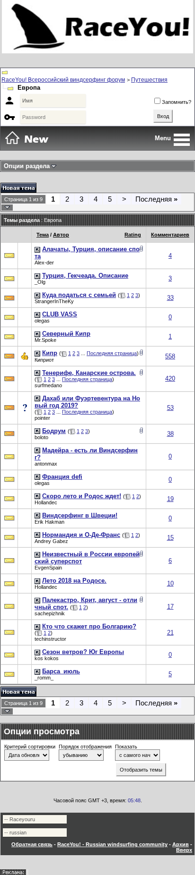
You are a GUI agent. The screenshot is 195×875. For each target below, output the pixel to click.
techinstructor (50, 639)
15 (170, 537)
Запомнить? (176, 102)
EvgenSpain (48, 567)
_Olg (40, 282)
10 (170, 583)
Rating (132, 235)
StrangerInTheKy (54, 301)
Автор (61, 235)
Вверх (184, 850)
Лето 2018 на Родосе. (74, 580)
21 (170, 632)
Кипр (49, 353)
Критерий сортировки (29, 746)
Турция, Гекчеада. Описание (85, 275)
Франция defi (62, 476)
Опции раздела (27, 166)
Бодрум (54, 430)
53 (170, 407)
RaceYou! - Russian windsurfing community (112, 844)
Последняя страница (112, 353)
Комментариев (170, 235)
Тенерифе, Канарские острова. (89, 372)
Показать (126, 746)
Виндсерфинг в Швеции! (79, 515)
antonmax (46, 464)
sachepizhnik (50, 613)
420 (170, 378)
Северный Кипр (66, 333)
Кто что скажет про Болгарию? (89, 626)
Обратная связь (32, 844)
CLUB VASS (59, 314)
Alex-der (44, 262)
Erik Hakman (49, 522)
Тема (42, 235)
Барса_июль (61, 671)
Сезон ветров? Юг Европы (83, 651)
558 (170, 356)
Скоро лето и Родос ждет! (81, 496)
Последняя (156, 199)
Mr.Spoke (45, 340)
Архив (180, 844)
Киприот (44, 360)
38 (170, 433)
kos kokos (47, 658)
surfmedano (48, 385)
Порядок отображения (85, 746)
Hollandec (46, 502)
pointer (42, 418)
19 (170, 498)
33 (170, 297)
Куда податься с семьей (79, 294)
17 (170, 606)
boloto (41, 437)
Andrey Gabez (51, 541)
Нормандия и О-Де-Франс (81, 534)
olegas (42, 320)
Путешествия (149, 79)
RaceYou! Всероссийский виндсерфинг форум (63, 79)
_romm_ (44, 677)
